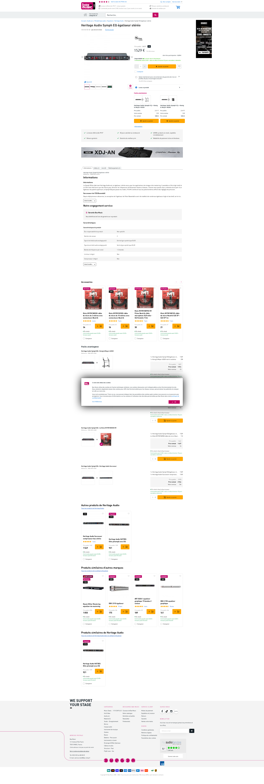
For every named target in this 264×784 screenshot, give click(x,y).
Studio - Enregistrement (111, 721)
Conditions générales (147, 730)
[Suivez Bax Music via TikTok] (167, 711)
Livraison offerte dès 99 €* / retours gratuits (113, 6)
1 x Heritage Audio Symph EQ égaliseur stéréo (164, 357)
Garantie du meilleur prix (158, 8)
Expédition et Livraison (148, 713)
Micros (106, 724)
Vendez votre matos (147, 721)
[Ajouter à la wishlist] (179, 66)
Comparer (88, 338)
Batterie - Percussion (110, 737)
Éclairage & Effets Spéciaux (112, 743)
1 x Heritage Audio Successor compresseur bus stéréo (164, 474)
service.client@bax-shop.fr (82, 758)
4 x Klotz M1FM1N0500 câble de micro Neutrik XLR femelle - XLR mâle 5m (164, 436)
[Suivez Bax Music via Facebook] (162, 711)
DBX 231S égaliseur (116, 603)
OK (175, 402)
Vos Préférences (97, 401)
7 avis (145, 321)
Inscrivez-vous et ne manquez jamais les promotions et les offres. (176, 724)
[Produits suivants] (181, 282)
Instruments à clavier (110, 740)
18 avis (172, 606)
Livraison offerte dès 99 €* (95, 133)
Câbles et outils (108, 746)
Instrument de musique (111, 729)
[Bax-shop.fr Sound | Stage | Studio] (88, 5)
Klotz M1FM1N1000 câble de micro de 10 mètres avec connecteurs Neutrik (119, 315)
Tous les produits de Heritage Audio (92, 508)
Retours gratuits (92, 138)
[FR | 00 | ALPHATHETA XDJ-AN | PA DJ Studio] (132, 152)
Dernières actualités (129, 716)
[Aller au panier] (178, 6)
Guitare (106, 732)
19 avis (120, 606)
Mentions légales (146, 732)
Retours (143, 716)
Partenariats (126, 721)
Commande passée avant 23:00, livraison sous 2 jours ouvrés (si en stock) (121, 8)
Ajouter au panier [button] (163, 66)
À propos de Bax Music (129, 710)
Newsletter (126, 719)
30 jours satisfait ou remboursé (160, 6)
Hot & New (107, 713)
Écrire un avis (109, 30)
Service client (147, 707)
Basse (106, 735)
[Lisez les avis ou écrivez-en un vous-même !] (86, 30)
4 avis (145, 606)
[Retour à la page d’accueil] (85, 14)
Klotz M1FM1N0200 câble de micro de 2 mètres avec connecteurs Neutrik (93, 315)
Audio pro (107, 716)
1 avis (94, 541)
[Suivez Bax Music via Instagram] (171, 711)
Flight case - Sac (109, 751)
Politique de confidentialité (149, 735)
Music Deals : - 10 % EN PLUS (113, 710)
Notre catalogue (127, 713)
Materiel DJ (107, 719)
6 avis (94, 321)
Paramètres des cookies (148, 738)
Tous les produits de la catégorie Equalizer (94, 571)
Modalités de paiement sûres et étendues (166, 138)
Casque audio (108, 727)
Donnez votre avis (173, 756)
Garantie (143, 719)
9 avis (119, 321)
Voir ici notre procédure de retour (79, 751)
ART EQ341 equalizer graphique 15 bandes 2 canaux (143, 601)
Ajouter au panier (172, 420)
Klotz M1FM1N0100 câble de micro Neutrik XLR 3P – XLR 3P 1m (170, 315)
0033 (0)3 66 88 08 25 (78, 755)
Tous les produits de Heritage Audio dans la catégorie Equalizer (101, 636)
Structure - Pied (108, 748)
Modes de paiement (147, 710)
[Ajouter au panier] (99, 326)
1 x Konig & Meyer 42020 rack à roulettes (163, 359)
